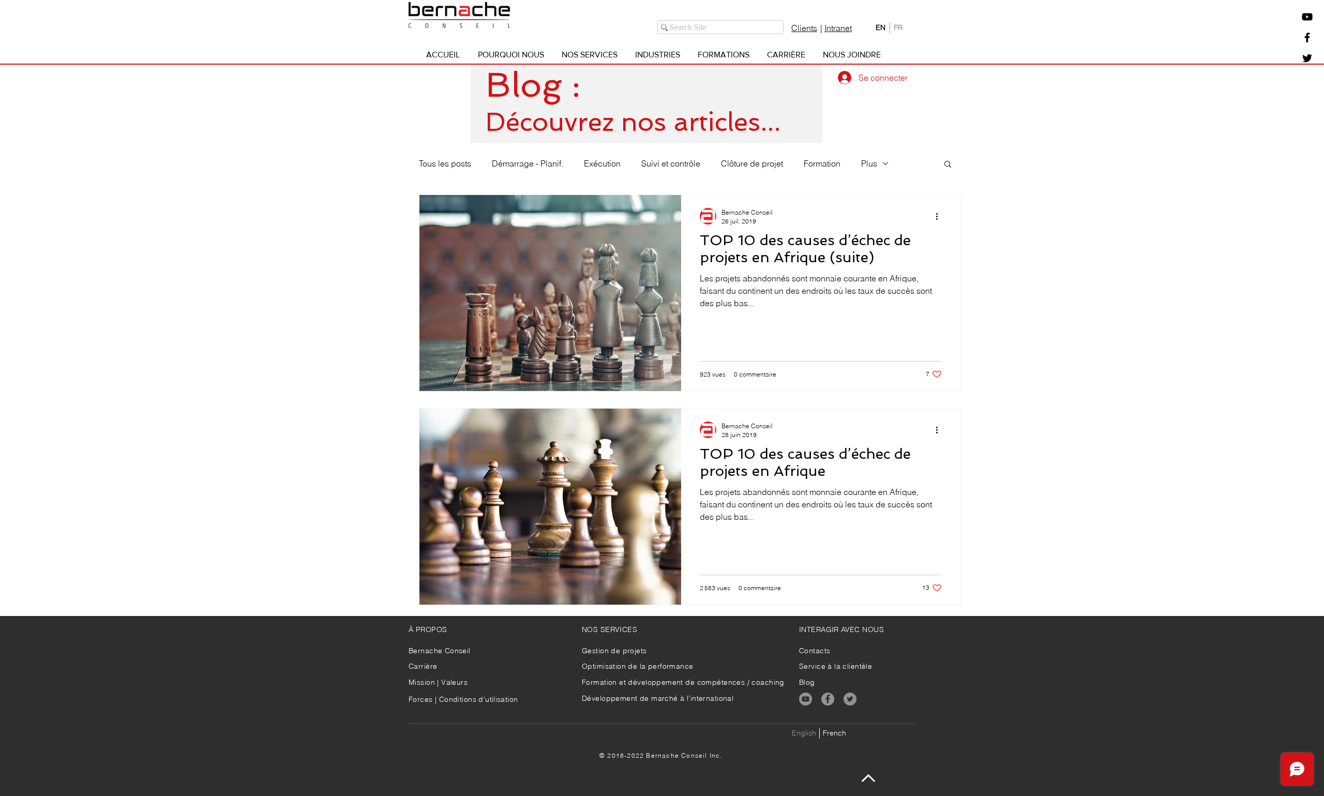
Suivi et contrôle (670, 163)
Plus (869, 163)
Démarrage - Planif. (527, 163)
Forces (421, 699)
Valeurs (454, 682)
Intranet (838, 28)
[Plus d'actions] (940, 216)
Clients (804, 28)
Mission (423, 682)
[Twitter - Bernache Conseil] (1307, 58)
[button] (1307, 16)
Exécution (602, 163)
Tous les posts (445, 163)
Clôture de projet (752, 163)
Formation (822, 163)
